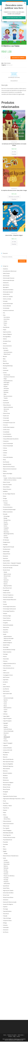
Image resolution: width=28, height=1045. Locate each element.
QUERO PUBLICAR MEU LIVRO (14, 17)
